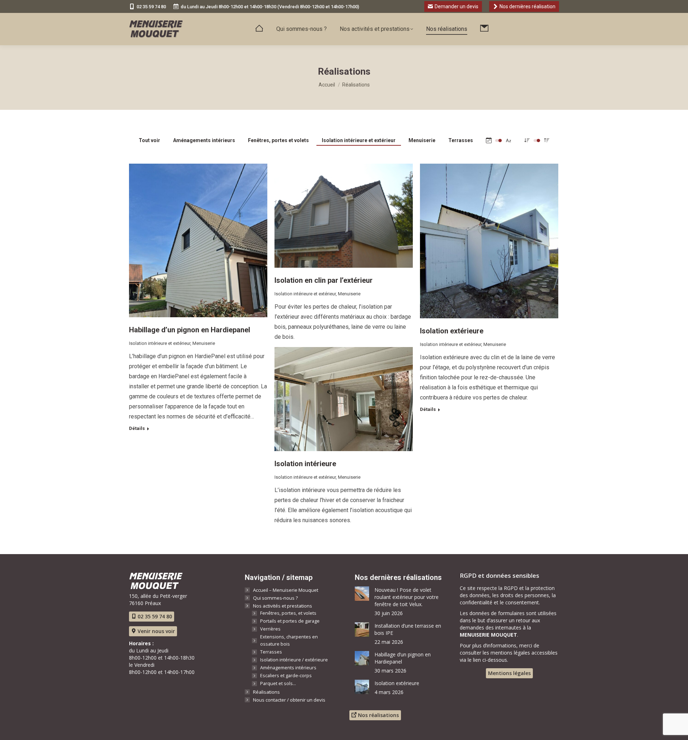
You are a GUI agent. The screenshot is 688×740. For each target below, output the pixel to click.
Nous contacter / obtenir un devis (289, 700)
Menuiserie (421, 140)
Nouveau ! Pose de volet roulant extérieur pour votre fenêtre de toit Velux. (406, 597)
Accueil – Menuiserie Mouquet (285, 590)
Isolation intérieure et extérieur (359, 140)
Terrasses (460, 140)
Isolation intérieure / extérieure (294, 660)
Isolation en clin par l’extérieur (323, 280)
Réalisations (266, 692)
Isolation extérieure (451, 331)
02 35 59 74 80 (151, 6)
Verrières (270, 629)
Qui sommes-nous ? (275, 598)
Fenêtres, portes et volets (278, 140)
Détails (137, 428)
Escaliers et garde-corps (286, 676)
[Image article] (362, 593)
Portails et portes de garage (290, 621)
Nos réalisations (378, 715)
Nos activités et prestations (282, 606)
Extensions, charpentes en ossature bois (289, 640)
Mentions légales (509, 673)
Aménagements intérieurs (204, 140)
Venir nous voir (155, 631)
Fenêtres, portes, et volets (288, 613)
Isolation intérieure (305, 463)
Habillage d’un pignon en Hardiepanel (189, 329)
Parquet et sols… (278, 683)
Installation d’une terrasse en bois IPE (407, 629)
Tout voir (149, 140)
